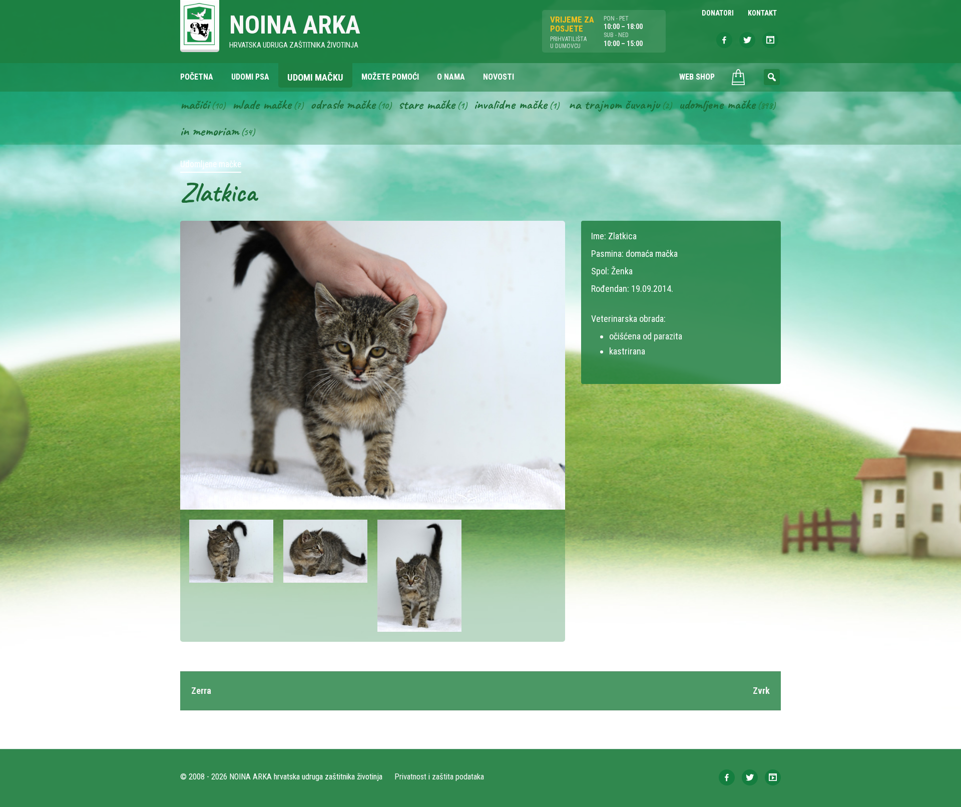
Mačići (194, 104)
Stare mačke (426, 104)
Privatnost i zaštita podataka (439, 776)
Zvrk (761, 690)
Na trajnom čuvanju (614, 104)
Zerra (201, 690)
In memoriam (209, 130)
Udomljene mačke (717, 104)
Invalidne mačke (510, 104)
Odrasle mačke (342, 104)
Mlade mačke (261, 104)
